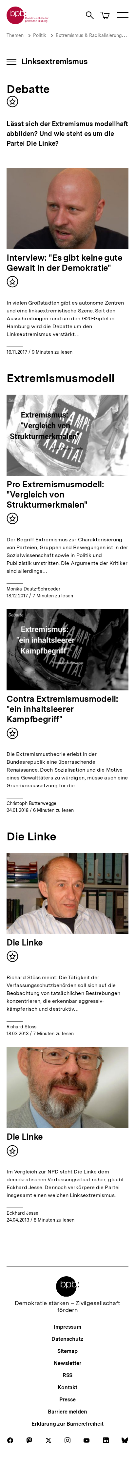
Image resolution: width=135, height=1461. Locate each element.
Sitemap (67, 1351)
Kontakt (67, 1387)
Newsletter (67, 1363)
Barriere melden (67, 1412)
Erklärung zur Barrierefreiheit (67, 1424)
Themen (15, 35)
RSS (68, 1375)
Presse (67, 1399)
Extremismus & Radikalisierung (89, 35)
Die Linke (25, 942)
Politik (39, 35)
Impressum (67, 1327)
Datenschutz (67, 1339)
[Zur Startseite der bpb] (28, 22)
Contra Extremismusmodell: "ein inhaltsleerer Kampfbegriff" (62, 709)
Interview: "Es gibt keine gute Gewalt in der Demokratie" (65, 263)
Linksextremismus (54, 61)
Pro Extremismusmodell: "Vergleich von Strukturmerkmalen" (55, 494)
